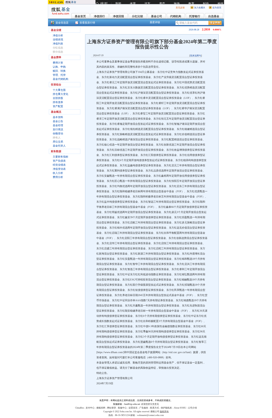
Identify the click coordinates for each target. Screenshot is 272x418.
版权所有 (164, 411)
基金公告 (58, 121)
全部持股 (58, 98)
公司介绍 (192, 408)
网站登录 (111, 408)
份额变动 (58, 133)
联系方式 (154, 408)
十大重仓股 (59, 90)
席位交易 (58, 141)
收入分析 (58, 173)
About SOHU (180, 408)
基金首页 (80, 16)
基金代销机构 (60, 79)
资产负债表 (59, 160)
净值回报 (118, 16)
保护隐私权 (166, 408)
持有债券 (58, 102)
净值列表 (58, 43)
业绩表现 (58, 39)
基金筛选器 (62, 22)
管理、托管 (59, 75)
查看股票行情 (87, 22)
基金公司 (156, 16)
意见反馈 (180, 7)
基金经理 (58, 125)
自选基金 (213, 16)
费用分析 (58, 177)
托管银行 (194, 16)
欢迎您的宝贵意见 (150, 404)
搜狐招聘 (100, 408)
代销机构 (175, 16)
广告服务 (143, 408)
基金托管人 (59, 145)
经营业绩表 (59, 164)
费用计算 (58, 62)
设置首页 (133, 408)
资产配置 (58, 106)
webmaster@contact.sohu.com (150, 415)
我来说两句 (195, 55)
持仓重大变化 (60, 94)
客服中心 (122, 408)
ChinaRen (79, 408)
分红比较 (137, 16)
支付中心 (90, 408)
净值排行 (99, 16)
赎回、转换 (59, 71)
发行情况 (58, 129)
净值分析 (58, 35)
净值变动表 (59, 169)
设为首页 (216, 7)
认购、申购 (59, 66)
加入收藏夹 (199, 7)
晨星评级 (155, 22)
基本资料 (58, 117)
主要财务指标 (60, 156)
